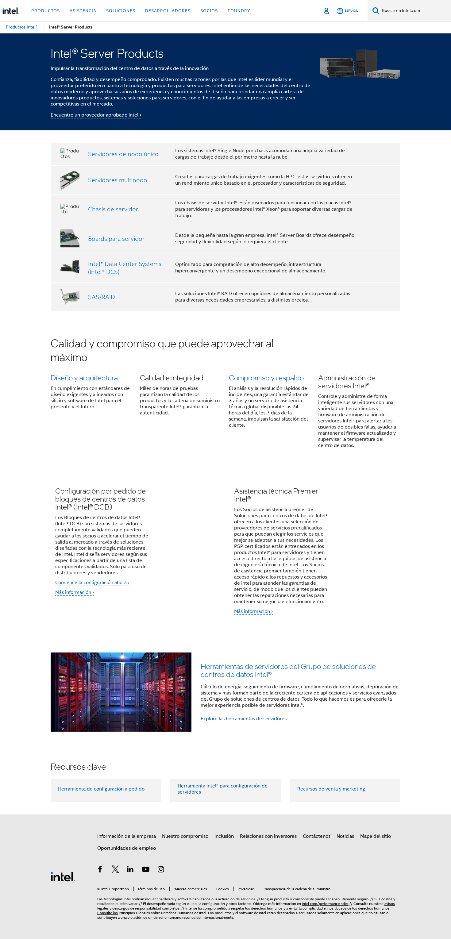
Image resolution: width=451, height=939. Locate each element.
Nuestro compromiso (185, 836)
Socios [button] (209, 10)
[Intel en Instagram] (161, 870)
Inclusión (224, 836)
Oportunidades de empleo (126, 848)
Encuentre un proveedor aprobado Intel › (96, 115)
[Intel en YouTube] (146, 870)
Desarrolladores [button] (168, 10)
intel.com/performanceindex (325, 903)
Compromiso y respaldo (266, 377)
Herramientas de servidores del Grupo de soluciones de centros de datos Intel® (288, 670)
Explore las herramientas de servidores (244, 719)
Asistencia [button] (83, 10)
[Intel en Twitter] (115, 870)
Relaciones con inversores (268, 836)
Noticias (345, 836)
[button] (225, 396)
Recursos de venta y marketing (331, 789)
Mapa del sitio (375, 836)
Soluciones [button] (120, 10)
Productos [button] (45, 10)
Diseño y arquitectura (84, 377)
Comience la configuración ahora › (92, 582)
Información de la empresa (126, 836)
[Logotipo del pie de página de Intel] (63, 876)
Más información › (74, 592)
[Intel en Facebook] (100, 870)
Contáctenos (316, 836)
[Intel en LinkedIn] (130, 870)
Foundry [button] (239, 10)
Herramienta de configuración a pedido (101, 789)
